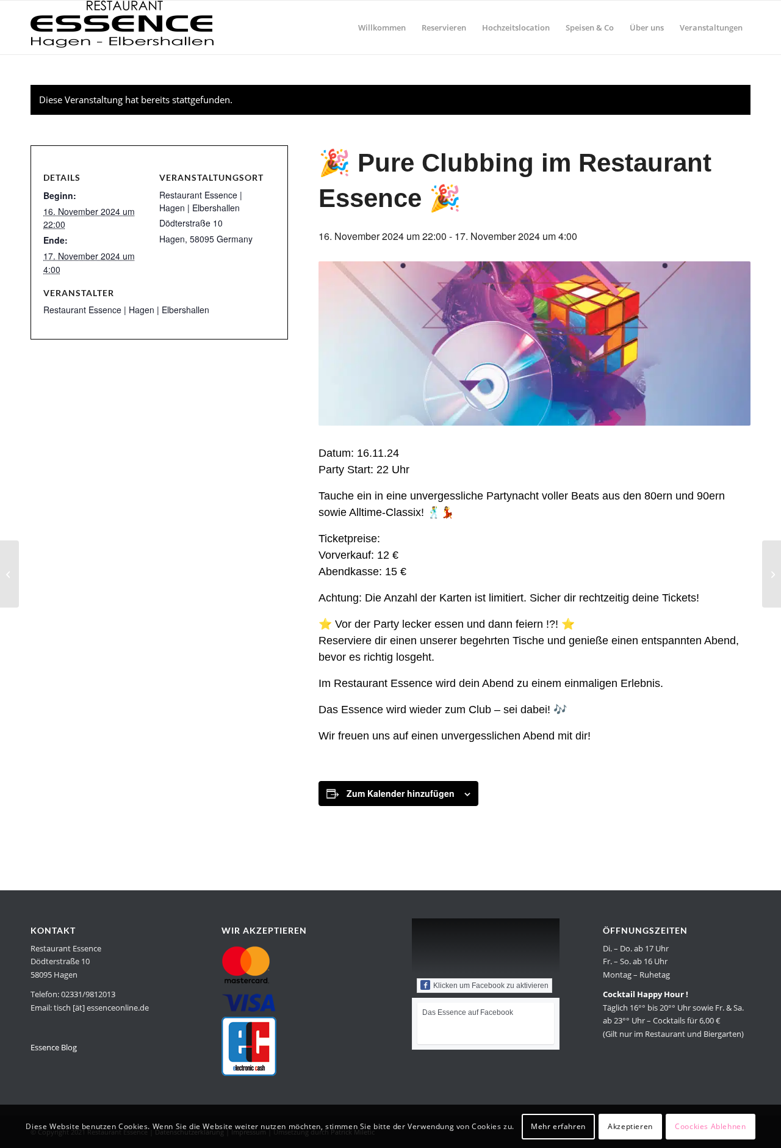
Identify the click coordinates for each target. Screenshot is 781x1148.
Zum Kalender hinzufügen (401, 793)
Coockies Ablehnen (710, 1126)
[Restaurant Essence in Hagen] (122, 27)
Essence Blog (54, 1047)
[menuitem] (382, 27)
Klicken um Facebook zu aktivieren (491, 985)
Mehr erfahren (558, 1126)
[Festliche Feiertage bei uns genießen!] (771, 574)
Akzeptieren (630, 1126)
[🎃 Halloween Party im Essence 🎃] (9, 574)
